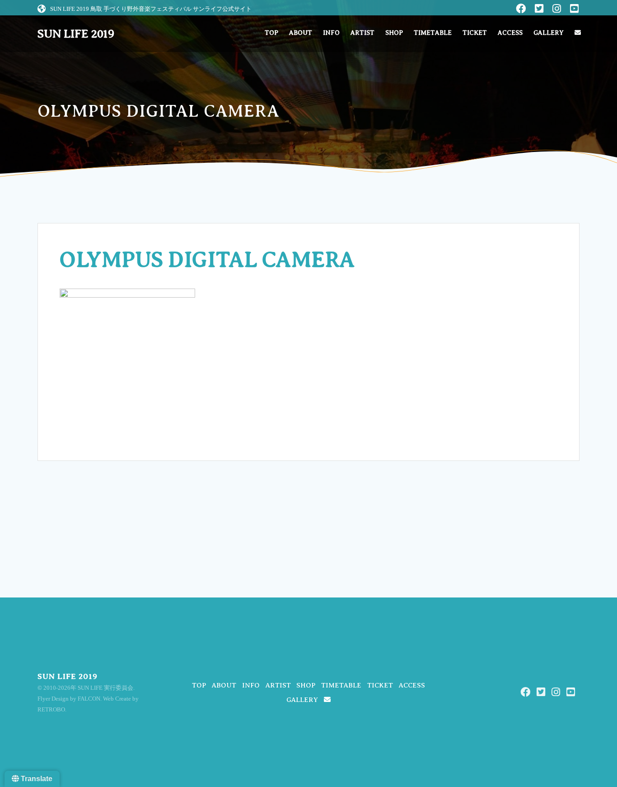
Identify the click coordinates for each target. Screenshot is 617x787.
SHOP (394, 32)
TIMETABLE (433, 32)
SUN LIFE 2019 (75, 34)
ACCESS (510, 32)
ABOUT (300, 32)
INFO (331, 32)
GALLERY (548, 32)
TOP (271, 32)
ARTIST (362, 32)
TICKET (475, 32)
